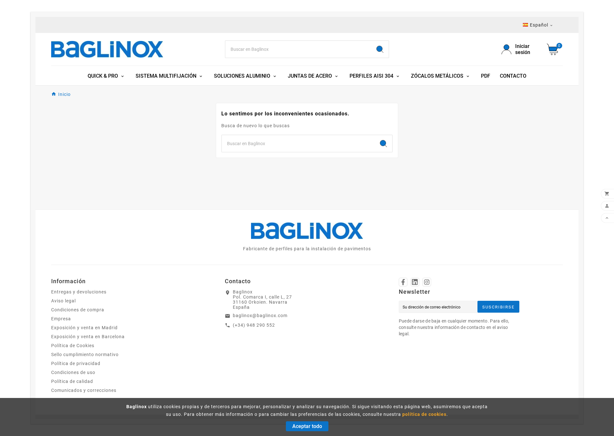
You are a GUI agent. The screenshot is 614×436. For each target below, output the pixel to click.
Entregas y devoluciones (78, 291)
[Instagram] (427, 282)
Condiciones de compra (77, 309)
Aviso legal (63, 300)
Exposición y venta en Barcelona (88, 336)
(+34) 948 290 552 (254, 325)
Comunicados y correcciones (83, 390)
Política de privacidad (75, 363)
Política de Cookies (72, 345)
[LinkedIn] (415, 282)
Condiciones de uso (73, 372)
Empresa (61, 318)
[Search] (379, 49)
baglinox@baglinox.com (260, 315)
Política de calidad (72, 381)
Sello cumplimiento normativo (85, 354)
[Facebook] (403, 282)
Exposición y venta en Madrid (84, 327)
